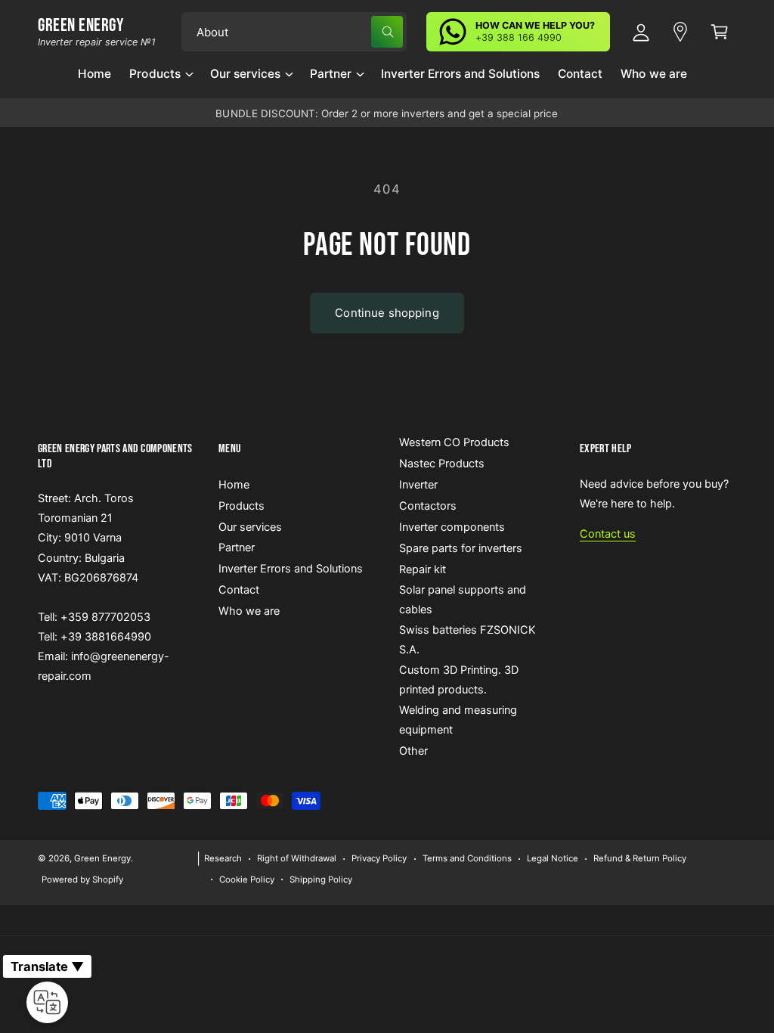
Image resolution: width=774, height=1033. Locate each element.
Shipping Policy (320, 879)
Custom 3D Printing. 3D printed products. (459, 679)
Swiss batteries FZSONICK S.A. (467, 639)
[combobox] (294, 31)
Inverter (418, 485)
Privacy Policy (379, 858)
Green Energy (102, 858)
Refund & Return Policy (639, 858)
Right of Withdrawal (296, 858)
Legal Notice (552, 858)
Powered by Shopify (82, 879)
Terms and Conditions (467, 858)
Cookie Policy (246, 879)
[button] (160, 80)
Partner (236, 547)
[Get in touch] (680, 31)
